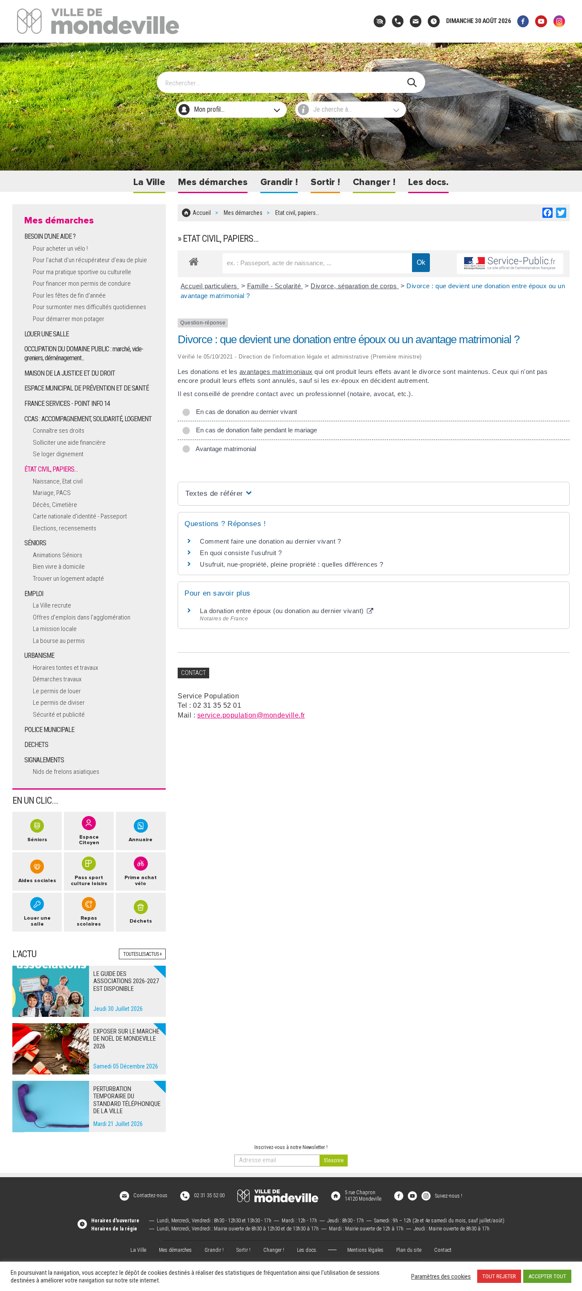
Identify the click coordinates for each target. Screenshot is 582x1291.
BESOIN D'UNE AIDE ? (49, 236)
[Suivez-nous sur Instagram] (559, 21)
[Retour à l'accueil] (277, 1196)
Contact (443, 1250)
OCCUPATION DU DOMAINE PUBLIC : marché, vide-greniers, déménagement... (83, 353)
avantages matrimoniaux (276, 371)
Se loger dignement (58, 454)
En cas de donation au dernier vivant (245, 411)
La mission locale (55, 629)
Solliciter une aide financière (69, 442)
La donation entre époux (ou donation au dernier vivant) (283, 610)
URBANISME (39, 655)
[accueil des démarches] (193, 260)
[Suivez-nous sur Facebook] (523, 21)
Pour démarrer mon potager (68, 319)
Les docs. (428, 182)
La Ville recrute (52, 605)
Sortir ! (325, 182)
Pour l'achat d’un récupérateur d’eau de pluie (90, 260)
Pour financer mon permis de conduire (82, 283)
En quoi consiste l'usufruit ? (241, 552)
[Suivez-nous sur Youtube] (541, 21)
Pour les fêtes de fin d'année (69, 295)
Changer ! (374, 182)
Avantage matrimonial (224, 448)
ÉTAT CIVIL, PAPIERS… (51, 469)
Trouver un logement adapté (68, 578)
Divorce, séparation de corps (355, 285)
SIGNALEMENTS (44, 760)
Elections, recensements (64, 528)
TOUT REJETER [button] (499, 1276)
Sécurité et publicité (59, 714)
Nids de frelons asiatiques (66, 772)
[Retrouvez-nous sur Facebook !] (398, 1195)
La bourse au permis (59, 641)
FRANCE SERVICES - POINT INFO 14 (67, 403)
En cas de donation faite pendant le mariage (255, 430)
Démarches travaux (57, 679)
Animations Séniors (57, 555)
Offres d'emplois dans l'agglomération (81, 617)
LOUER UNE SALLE (46, 334)
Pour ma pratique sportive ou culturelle (82, 272)
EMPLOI (33, 594)
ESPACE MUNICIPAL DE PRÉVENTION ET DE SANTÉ (86, 388)
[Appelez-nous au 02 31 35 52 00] (397, 21)
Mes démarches (213, 182)
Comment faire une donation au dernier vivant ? (270, 541)
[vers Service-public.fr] (510, 263)
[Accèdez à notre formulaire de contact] (415, 21)
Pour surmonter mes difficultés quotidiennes (89, 307)
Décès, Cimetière (55, 505)
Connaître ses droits (58, 430)
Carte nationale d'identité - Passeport (80, 516)
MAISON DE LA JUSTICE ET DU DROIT (69, 373)
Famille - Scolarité (275, 285)
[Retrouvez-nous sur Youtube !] (412, 1195)
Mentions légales (365, 1250)
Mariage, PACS (52, 493)
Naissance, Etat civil (58, 481)
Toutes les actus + (142, 954)
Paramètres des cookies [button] (441, 1276)
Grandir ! (279, 182)
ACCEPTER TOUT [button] (547, 1276)
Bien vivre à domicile (59, 566)
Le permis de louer (57, 691)
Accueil (202, 212)
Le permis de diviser (59, 702)
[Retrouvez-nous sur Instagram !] (426, 1195)
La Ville (149, 182)
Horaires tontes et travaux (65, 668)
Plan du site (408, 1250)
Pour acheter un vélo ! (60, 248)
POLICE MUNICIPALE (49, 730)
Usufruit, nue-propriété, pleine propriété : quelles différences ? (291, 564)
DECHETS (36, 745)
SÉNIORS (35, 543)
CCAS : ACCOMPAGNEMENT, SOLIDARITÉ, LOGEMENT (88, 419)
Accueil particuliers (210, 285)
